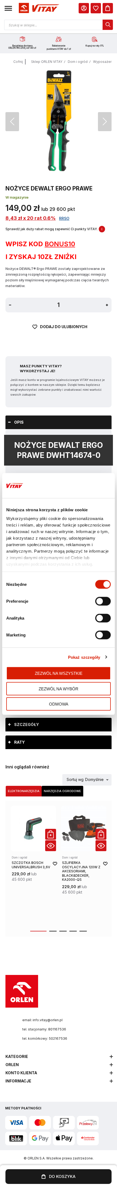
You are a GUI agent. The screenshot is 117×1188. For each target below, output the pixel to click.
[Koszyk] (108, 8)
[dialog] (96, 8)
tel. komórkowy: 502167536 (44, 1038)
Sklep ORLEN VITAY (46, 62)
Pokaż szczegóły (84, 657)
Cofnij (18, 62)
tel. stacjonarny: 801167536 (44, 1029)
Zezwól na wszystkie (58, 673)
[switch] (103, 602)
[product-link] (33, 865)
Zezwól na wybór (58, 688)
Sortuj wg (75, 780)
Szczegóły (26, 724)
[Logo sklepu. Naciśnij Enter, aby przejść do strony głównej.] (38, 8)
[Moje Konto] (84, 8)
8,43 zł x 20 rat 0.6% (30, 218)
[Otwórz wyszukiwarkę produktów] (58, 25)
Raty (19, 742)
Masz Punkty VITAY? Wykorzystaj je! (41, 368)
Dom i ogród (78, 62)
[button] (8, 8)
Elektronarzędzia (23, 791)
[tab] (58, 422)
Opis (19, 422)
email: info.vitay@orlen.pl (42, 1020)
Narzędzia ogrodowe (62, 791)
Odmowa (58, 704)
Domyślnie (94, 780)
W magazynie (17, 197)
